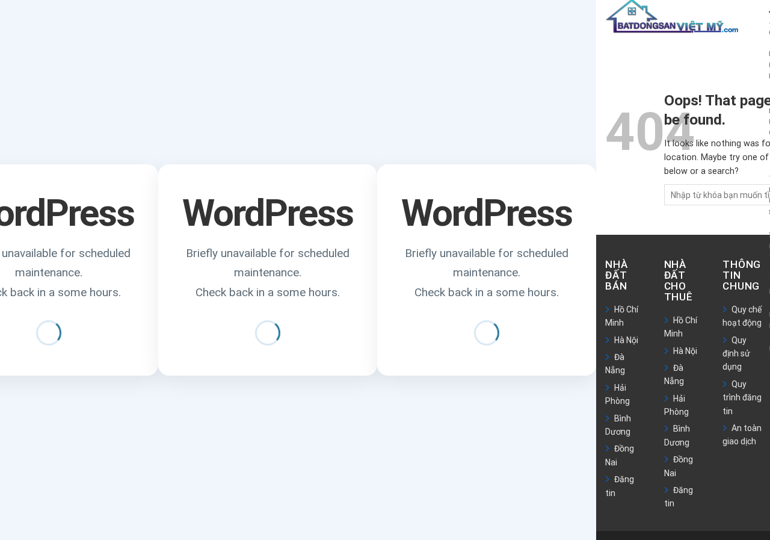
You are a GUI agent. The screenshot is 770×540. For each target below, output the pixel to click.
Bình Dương (618, 425)
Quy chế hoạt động (742, 316)
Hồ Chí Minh (621, 316)
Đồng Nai (619, 455)
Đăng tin (619, 485)
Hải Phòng (617, 394)
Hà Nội (626, 340)
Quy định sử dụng (736, 353)
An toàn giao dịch (742, 434)
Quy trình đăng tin (742, 397)
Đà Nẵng (615, 363)
